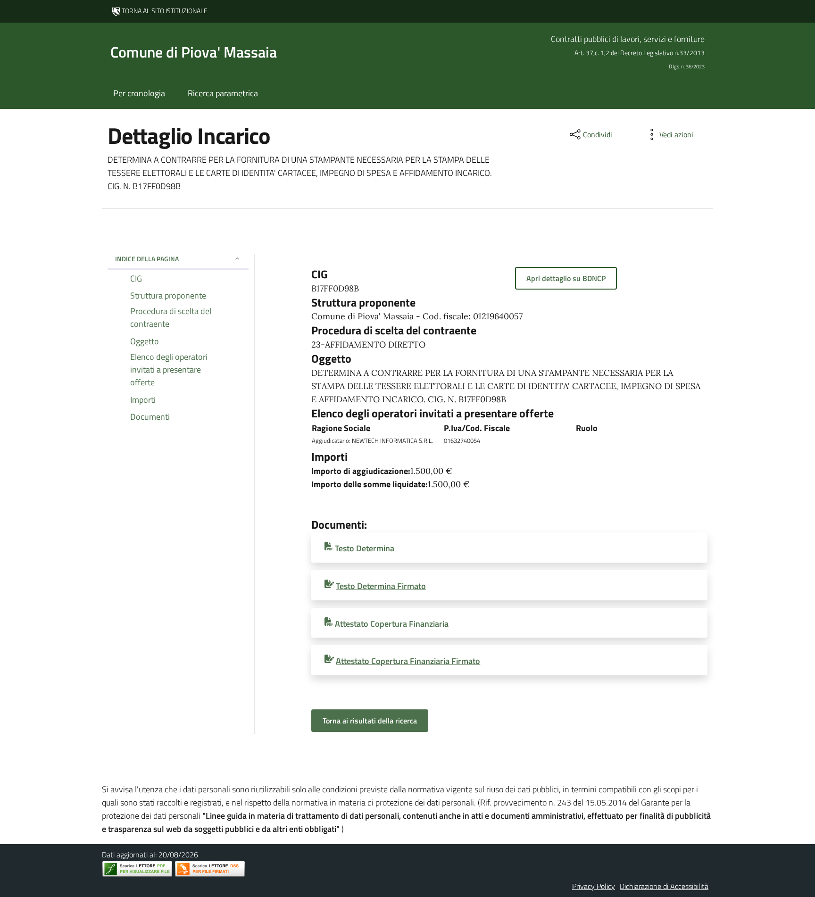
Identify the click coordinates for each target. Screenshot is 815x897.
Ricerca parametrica (223, 93)
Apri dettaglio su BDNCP (566, 278)
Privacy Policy (593, 886)
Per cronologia (139, 93)
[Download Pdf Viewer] (137, 869)
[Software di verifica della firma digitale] (210, 869)
